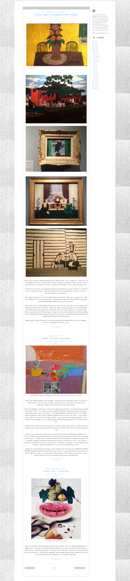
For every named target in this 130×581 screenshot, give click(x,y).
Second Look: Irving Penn (56, 471)
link (68, 322)
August (95, 62)
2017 (95, 48)
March (94, 73)
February (95, 75)
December (95, 54)
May (94, 68)
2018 (95, 46)
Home (53, 568)
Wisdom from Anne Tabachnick (56, 338)
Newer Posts (30, 568)
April (94, 71)
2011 (95, 86)
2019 (95, 43)
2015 (95, 52)
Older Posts (80, 568)
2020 (95, 41)
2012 (95, 84)
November (95, 56)
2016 (95, 50)
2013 (95, 81)
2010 (95, 88)
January (95, 77)
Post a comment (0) (56, 326)
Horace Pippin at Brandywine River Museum (56, 15)
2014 (95, 79)
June (94, 66)
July (94, 64)
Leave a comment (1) (56, 459)
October (95, 58)
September (95, 60)
